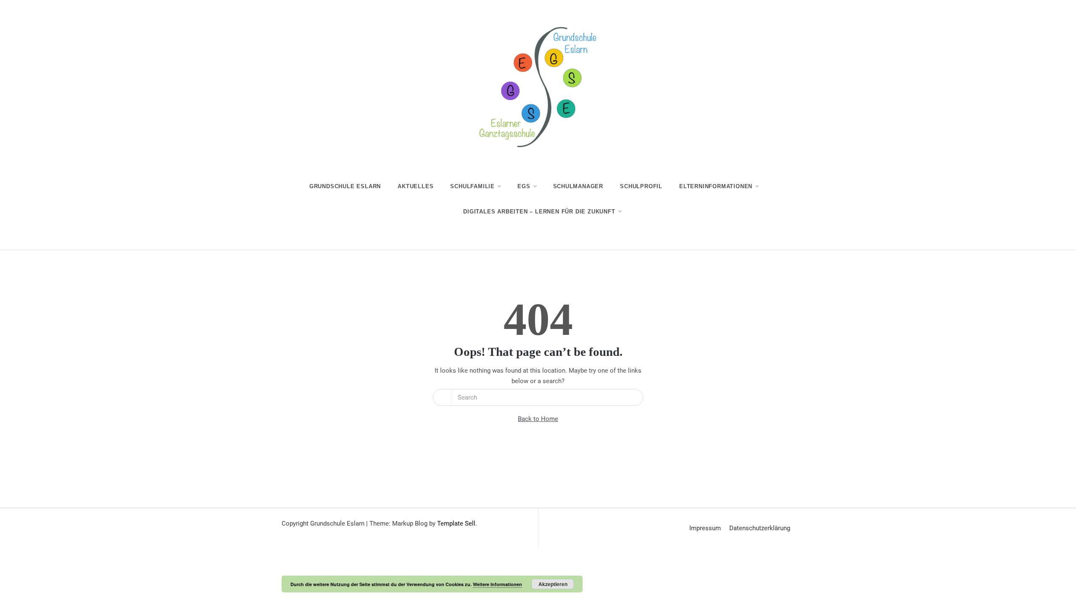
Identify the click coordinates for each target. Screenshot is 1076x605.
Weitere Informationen (497, 584)
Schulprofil (641, 186)
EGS (523, 186)
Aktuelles (415, 186)
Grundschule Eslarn (345, 186)
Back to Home (538, 419)
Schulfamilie (472, 186)
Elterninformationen (715, 186)
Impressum (705, 528)
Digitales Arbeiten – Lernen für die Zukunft (539, 211)
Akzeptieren (552, 584)
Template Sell (456, 523)
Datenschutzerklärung (759, 528)
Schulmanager (578, 186)
